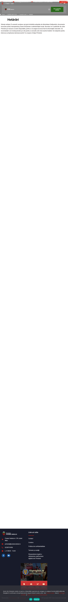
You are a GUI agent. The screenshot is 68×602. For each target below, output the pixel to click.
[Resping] (63, 594)
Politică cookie (50, 593)
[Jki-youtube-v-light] (8, 555)
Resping (36, 599)
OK (31, 599)
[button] (67, 2)
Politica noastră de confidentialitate (37, 595)
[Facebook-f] (3, 555)
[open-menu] (49, 9)
